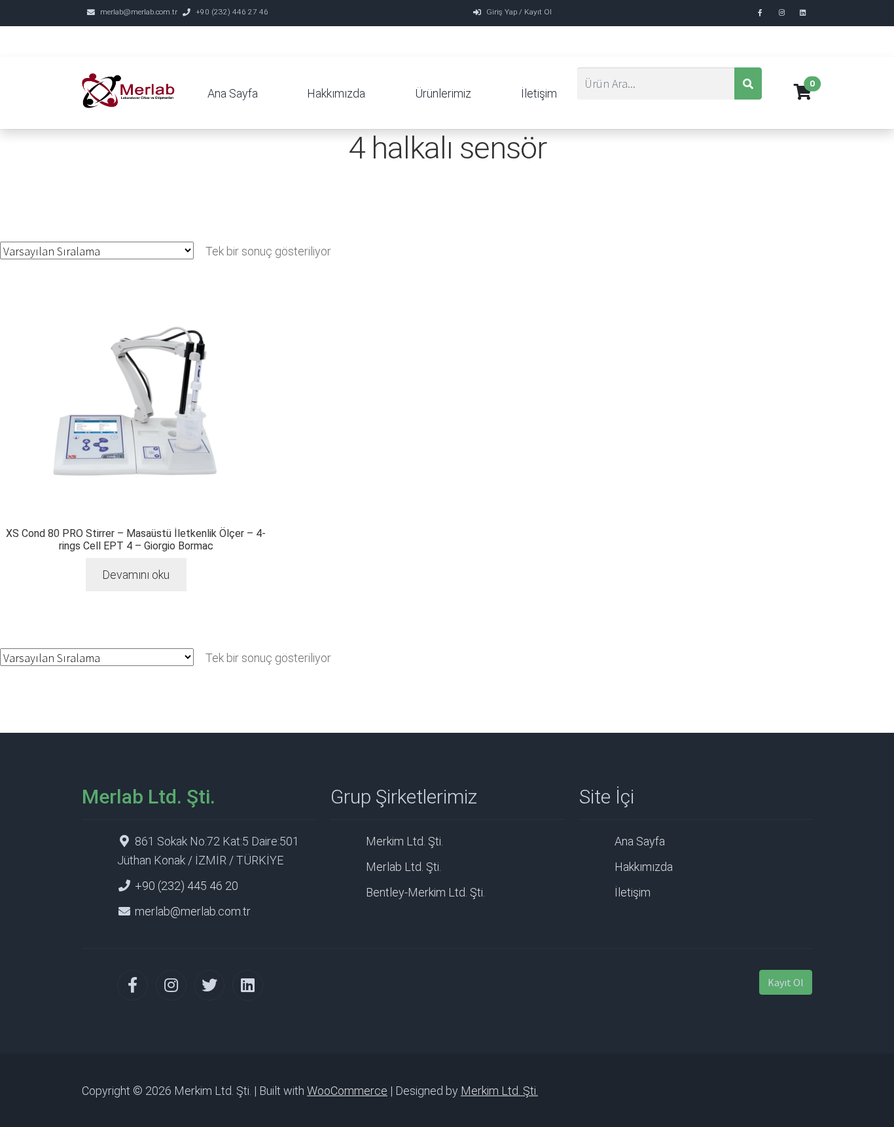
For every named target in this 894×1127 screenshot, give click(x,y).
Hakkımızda (336, 93)
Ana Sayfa (232, 93)
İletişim (539, 93)
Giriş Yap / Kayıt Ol (519, 11)
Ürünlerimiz (443, 93)
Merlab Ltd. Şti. (403, 867)
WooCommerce (347, 1091)
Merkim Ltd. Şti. (404, 841)
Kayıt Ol (786, 982)
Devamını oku (136, 575)
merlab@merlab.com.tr (138, 11)
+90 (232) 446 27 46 (232, 11)
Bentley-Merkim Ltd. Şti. (425, 892)
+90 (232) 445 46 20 (186, 886)
